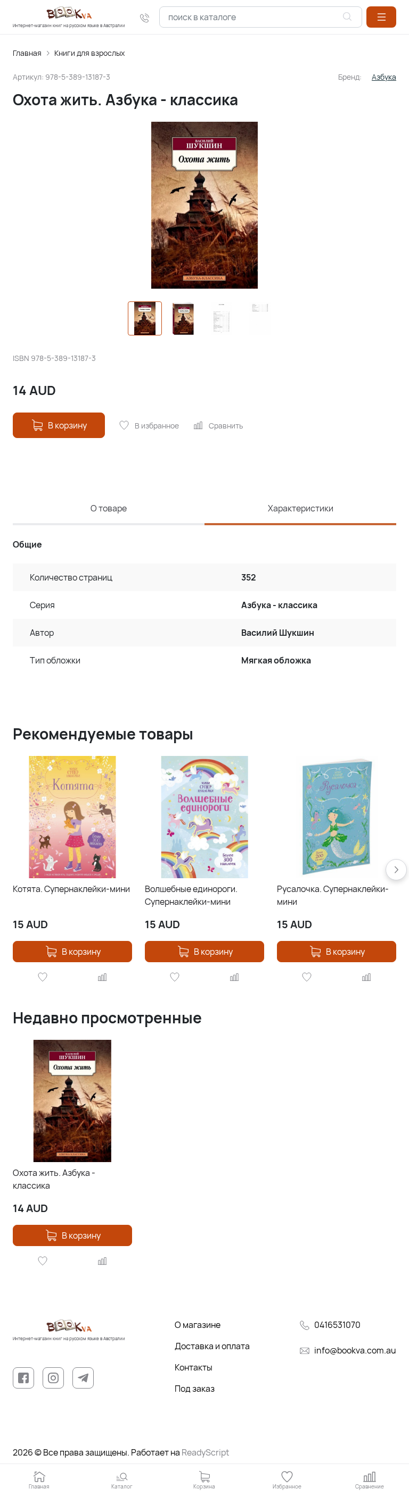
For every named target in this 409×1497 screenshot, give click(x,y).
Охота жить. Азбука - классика (54, 1179)
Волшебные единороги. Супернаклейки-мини (191, 895)
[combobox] (260, 17)
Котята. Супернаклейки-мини (71, 889)
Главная (27, 53)
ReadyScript (205, 1452)
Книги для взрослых (89, 53)
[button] (381, 17)
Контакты (193, 1367)
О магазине (197, 1325)
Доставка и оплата (212, 1346)
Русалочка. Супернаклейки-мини (333, 895)
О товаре (109, 508)
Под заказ (195, 1388)
